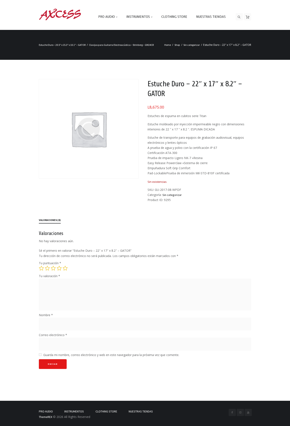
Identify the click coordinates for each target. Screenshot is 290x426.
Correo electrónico (53, 335)
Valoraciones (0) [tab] (50, 220)
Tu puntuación (50, 263)
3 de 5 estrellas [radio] (53, 268)
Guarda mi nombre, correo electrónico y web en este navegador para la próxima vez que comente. (111, 355)
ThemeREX (45, 417)
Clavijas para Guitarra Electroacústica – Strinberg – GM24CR (121, 44)
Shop (177, 44)
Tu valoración (49, 276)
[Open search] (239, 17)
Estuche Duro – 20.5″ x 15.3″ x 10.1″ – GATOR (62, 44)
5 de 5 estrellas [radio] (65, 268)
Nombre (46, 315)
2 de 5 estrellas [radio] (47, 268)
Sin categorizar (191, 44)
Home (167, 44)
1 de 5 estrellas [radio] (41, 268)
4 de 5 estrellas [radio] (59, 268)
